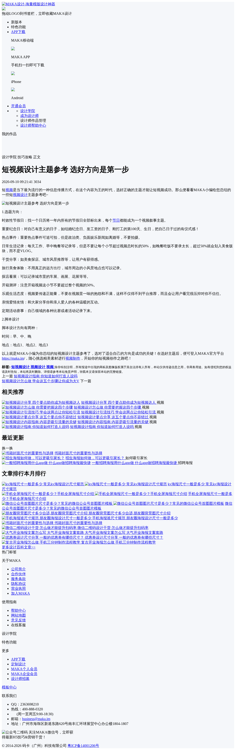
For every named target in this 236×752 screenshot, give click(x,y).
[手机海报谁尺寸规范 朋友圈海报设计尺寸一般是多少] (47, 518)
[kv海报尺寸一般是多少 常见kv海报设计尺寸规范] (84, 484)
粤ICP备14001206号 (83, 746)
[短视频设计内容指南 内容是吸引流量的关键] (39, 422)
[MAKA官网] (28, 4)
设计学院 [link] (9, 157)
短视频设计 (21, 367)
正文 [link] (37, 157)
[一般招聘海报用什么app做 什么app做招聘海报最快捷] (46, 463)
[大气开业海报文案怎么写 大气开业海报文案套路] (43, 533)
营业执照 (18, 588)
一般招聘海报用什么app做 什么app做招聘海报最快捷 (135, 463)
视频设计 (20, 195)
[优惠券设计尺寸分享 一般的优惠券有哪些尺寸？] (43, 537)
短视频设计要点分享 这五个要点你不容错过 (113, 417)
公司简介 (18, 569)
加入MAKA (20, 593)
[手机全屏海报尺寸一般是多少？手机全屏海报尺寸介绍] (94, 494)
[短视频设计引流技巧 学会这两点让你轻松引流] (41, 412)
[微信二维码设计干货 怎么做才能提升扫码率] (39, 528)
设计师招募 (20, 679)
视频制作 (72, 358)
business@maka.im (36, 719)
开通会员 (18, 106)
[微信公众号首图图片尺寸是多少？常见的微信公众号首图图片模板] (113, 503)
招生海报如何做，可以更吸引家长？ (95, 458)
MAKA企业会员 (24, 674)
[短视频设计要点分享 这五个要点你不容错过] (39, 417)
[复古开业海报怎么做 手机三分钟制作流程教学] (41, 542)
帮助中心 (18, 610)
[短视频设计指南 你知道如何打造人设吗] (35, 427)
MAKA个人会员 (24, 669)
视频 (9, 190)
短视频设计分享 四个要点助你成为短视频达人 (119, 402)
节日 (116, 220)
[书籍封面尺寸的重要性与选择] (27, 453)
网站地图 (18, 615)
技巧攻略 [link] (25, 157)
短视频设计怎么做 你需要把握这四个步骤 (108, 407)
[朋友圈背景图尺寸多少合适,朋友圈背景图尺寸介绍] (45, 513)
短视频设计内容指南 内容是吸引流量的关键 (113, 422)
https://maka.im (13, 358)
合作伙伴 (18, 574)
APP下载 (18, 32)
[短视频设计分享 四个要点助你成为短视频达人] (41, 402)
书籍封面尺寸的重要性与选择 (78, 453)
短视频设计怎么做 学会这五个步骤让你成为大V (40, 381)
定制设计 (18, 664)
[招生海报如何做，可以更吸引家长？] (33, 458)
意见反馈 (18, 620)
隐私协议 (18, 584)
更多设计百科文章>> (18, 547)
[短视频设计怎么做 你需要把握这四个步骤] (37, 407)
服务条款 (18, 579)
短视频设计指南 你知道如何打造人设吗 (45, 376)
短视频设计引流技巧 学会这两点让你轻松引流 (119, 412)
